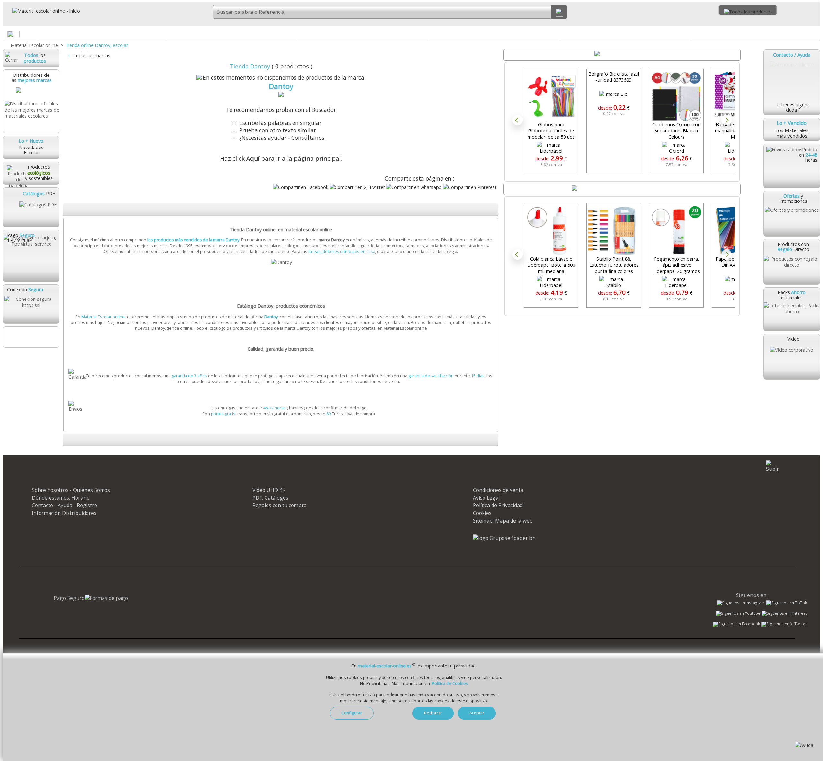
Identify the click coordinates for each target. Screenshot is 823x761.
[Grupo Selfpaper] (504, 538)
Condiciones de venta (498, 490)
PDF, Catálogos (270, 497)
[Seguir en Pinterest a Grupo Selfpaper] (784, 613)
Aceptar (476, 713)
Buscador (324, 109)
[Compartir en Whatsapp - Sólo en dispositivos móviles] (414, 187)
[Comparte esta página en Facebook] (300, 187)
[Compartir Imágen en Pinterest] (470, 187)
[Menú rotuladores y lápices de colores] (553, 35)
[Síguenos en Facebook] (736, 625)
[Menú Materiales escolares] (161, 35)
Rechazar (433, 713)
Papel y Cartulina (363, 34)
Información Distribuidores (64, 512)
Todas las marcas (91, 55)
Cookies (482, 512)
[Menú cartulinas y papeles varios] (423, 35)
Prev (517, 120)
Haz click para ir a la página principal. (281, 158)
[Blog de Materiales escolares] (31, 337)
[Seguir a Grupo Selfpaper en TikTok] (786, 602)
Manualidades (754, 34)
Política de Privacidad (498, 505)
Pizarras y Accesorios (623, 34)
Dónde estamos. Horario (61, 497)
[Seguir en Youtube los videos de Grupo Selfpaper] (738, 613)
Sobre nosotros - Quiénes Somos (71, 490)
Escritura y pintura (493, 34)
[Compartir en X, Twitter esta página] (357, 187)
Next (726, 120)
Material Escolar (101, 34)
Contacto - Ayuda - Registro (64, 505)
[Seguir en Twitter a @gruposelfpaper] (784, 624)
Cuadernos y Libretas (232, 34)
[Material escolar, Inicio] (41, 11)
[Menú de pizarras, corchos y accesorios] (684, 35)
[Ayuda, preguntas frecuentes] (804, 745)
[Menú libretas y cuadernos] (292, 35)
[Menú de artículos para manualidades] (814, 35)
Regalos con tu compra (279, 505)
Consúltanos (307, 137)
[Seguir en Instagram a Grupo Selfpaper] (741, 602)
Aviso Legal (486, 497)
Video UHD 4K (268, 490)
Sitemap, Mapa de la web (503, 520)
